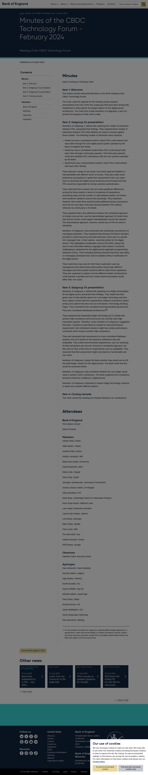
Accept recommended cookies (105, 768)
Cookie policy (99, 762)
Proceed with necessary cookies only (131, 768)
